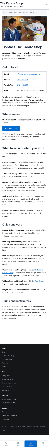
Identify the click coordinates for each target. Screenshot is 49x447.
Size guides (6, 375)
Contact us (5, 390)
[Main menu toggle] (46, 4)
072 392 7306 (22, 80)
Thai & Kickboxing (8, 356)
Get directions (11, 128)
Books (4, 366)
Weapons (5, 363)
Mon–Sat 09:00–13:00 (9, 403)
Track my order (7, 386)
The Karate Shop (11, 3)
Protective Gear (7, 359)
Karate (4, 352)
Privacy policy (7, 419)
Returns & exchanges (9, 383)
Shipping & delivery (8, 379)
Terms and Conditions (9, 415)
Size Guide (39, 281)
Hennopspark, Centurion (10, 399)
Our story (5, 412)
